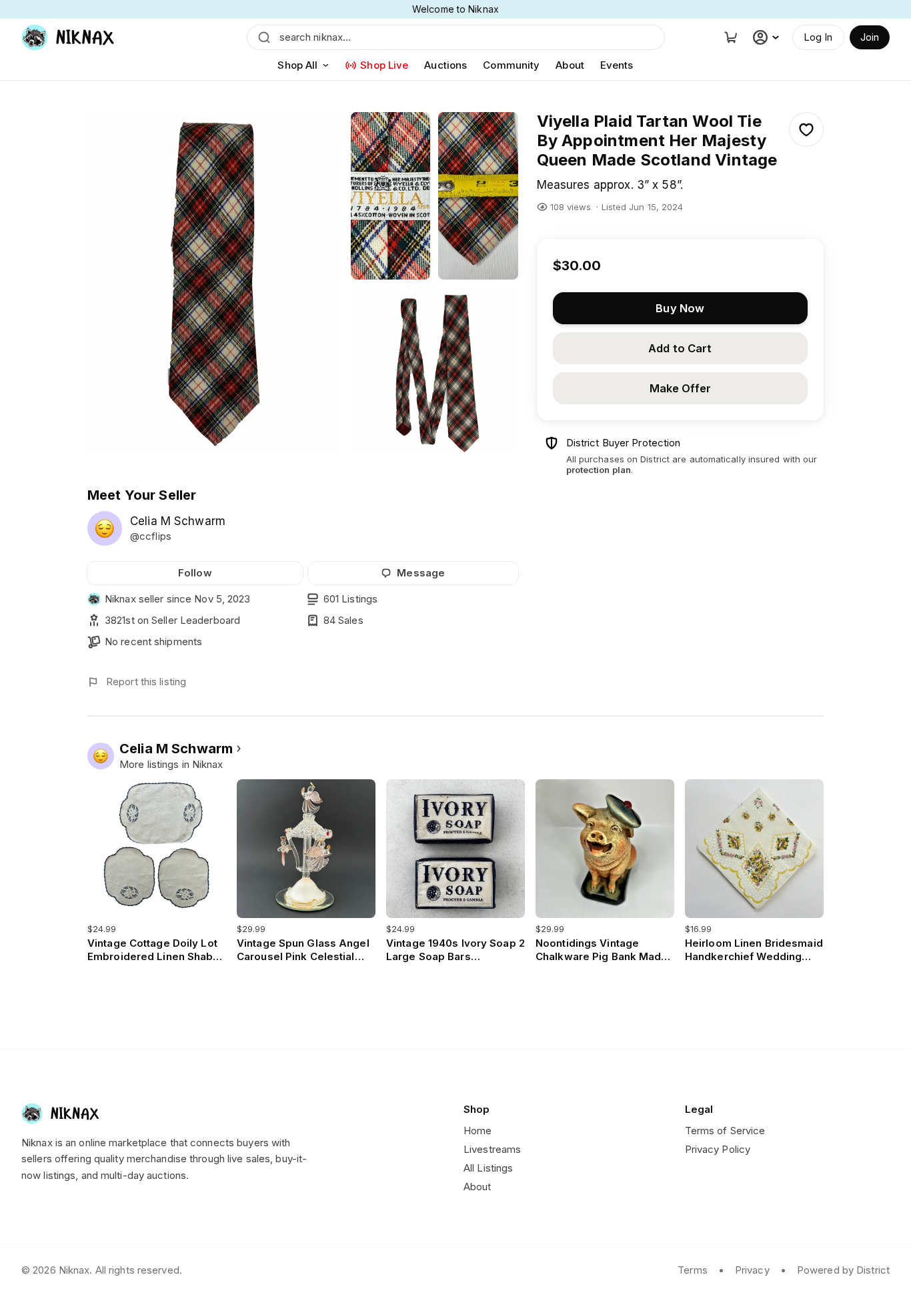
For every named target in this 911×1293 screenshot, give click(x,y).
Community (511, 65)
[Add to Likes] (806, 129)
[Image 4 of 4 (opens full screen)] (434, 371)
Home (478, 1130)
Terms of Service (725, 1130)
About (570, 65)
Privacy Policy (718, 1149)
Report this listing (146, 681)
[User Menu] (767, 37)
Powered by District (843, 1270)
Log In (818, 37)
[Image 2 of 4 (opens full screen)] (391, 196)
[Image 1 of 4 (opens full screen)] (215, 283)
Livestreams (492, 1149)
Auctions (445, 65)
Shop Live (384, 65)
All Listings (488, 1168)
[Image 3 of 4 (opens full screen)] (478, 196)
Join (869, 37)
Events (617, 65)
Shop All (297, 65)
